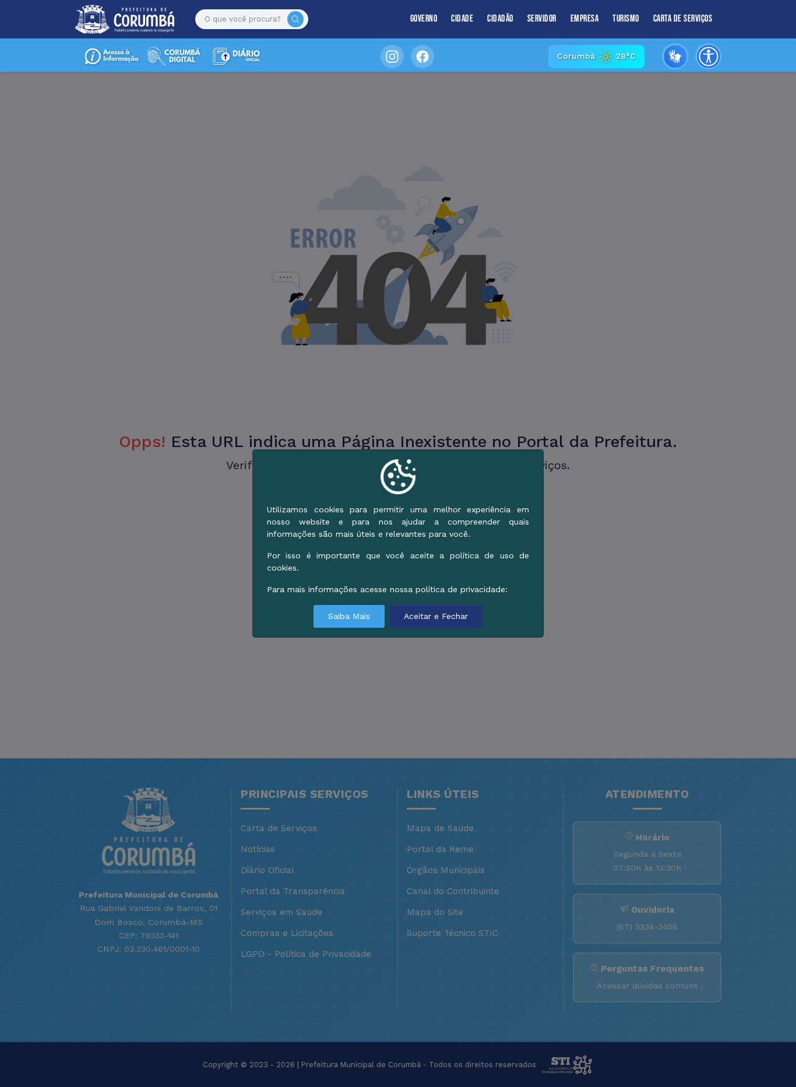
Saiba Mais (349, 616)
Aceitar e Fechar (436, 616)
